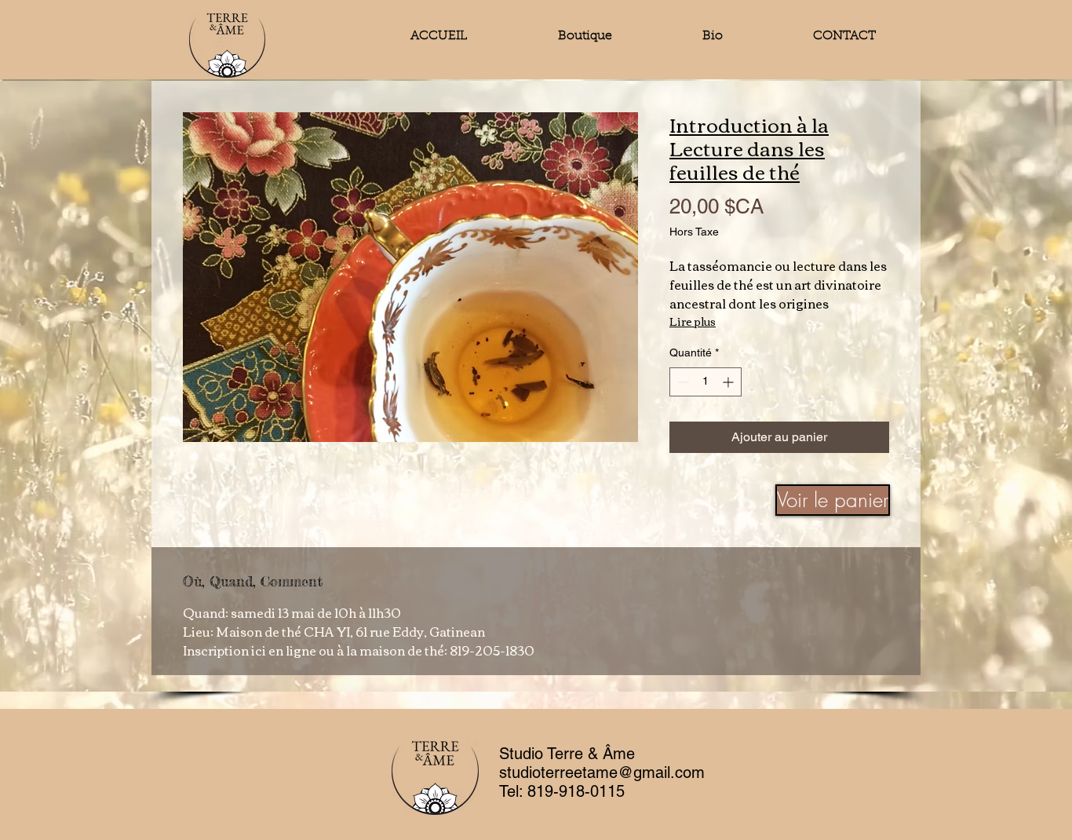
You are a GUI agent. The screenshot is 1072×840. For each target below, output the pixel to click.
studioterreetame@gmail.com (602, 772)
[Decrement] (681, 382)
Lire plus (692, 321)
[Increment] (729, 382)
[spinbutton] (705, 382)
